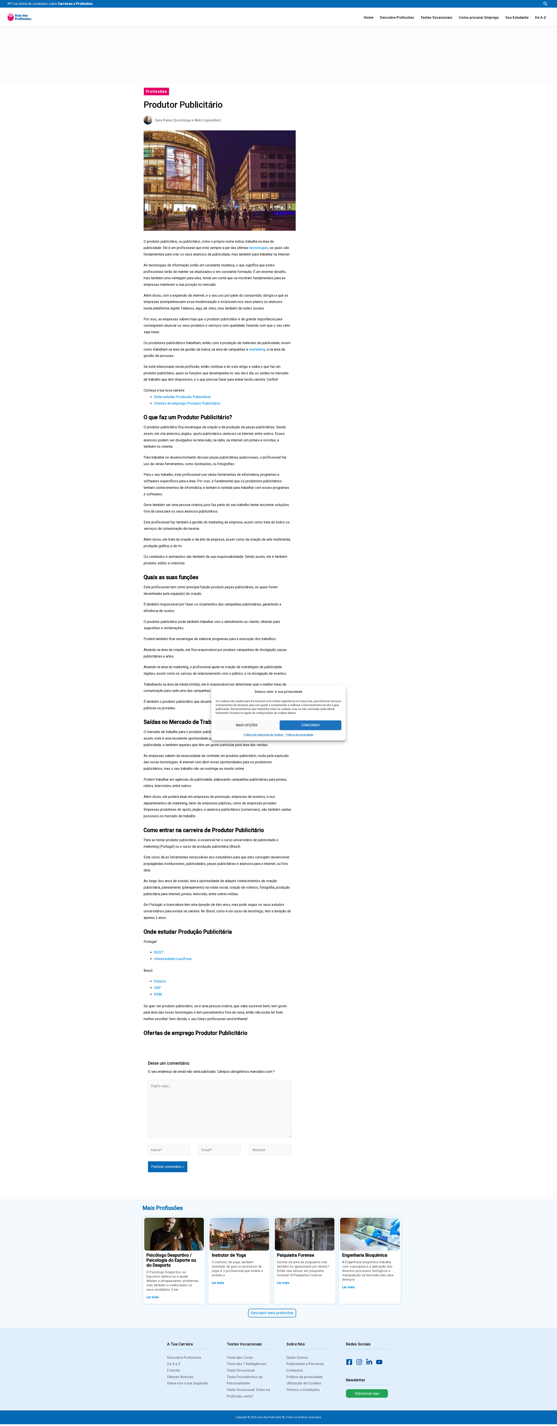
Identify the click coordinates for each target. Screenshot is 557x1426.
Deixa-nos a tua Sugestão (187, 1383)
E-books (173, 1370)
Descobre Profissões (184, 1357)
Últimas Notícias (180, 1377)
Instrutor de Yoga (229, 1255)
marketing (257, 349)
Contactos (294, 1370)
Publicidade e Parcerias (305, 1364)
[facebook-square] (350, 1362)
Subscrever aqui (367, 1393)
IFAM (158, 994)
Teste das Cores (240, 1357)
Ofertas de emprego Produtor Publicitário (187, 403)
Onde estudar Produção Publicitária (182, 397)
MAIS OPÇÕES (246, 725)
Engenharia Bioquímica (364, 1255)
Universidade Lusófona (172, 959)
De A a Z (174, 1364)
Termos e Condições (303, 1390)
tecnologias (258, 248)
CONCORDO (310, 725)
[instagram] (360, 1362)
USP (157, 988)
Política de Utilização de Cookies (264, 734)
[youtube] (380, 1362)
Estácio (160, 981)
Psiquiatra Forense (295, 1255)
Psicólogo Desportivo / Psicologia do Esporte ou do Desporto (171, 1260)
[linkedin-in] (370, 1362)
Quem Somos (297, 1357)
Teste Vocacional (241, 1370)
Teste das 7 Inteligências (247, 1364)
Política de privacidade (299, 734)
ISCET (159, 952)
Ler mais (152, 1297)
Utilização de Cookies (303, 1383)
